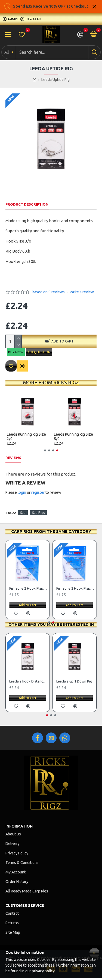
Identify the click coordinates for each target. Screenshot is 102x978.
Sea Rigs (38, 512)
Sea (23, 512)
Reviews (13, 458)
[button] (45, 450)
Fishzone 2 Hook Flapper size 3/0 (75, 588)
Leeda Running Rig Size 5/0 (73, 436)
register (38, 492)
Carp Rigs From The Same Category (51, 531)
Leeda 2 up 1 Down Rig (74, 681)
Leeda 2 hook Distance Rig (28, 681)
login (22, 492)
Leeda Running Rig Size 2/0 (26, 436)
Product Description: (27, 204)
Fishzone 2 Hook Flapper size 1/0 (28, 588)
